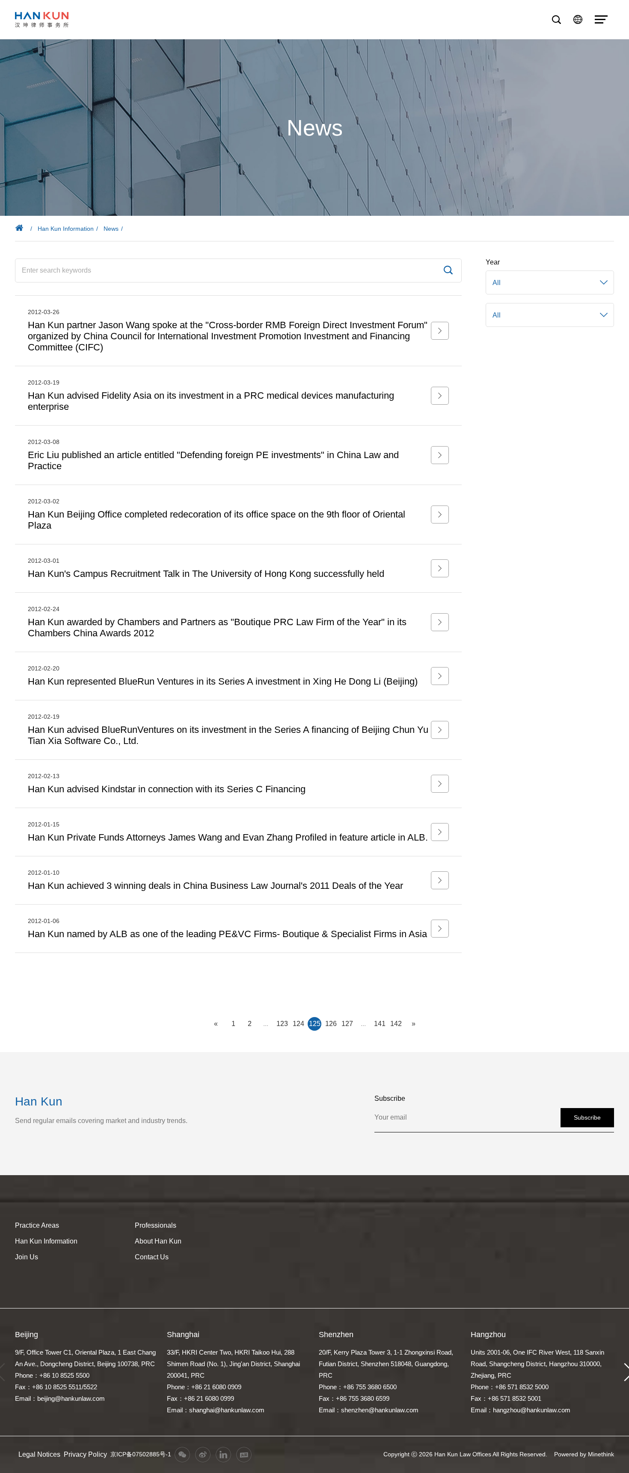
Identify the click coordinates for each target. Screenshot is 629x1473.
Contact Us (152, 1257)
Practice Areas (37, 1225)
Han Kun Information (66, 228)
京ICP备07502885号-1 (140, 1454)
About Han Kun (158, 1241)
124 (298, 1023)
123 (282, 1023)
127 (347, 1023)
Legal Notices (39, 1454)
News (111, 228)
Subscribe (587, 1117)
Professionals (155, 1225)
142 (396, 1023)
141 (380, 1023)
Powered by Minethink (584, 1454)
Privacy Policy (85, 1454)
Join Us (26, 1257)
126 (331, 1023)
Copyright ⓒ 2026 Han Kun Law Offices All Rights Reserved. (465, 1454)
